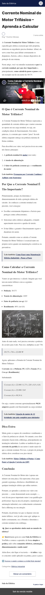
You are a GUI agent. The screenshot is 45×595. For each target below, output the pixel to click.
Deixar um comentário (22, 574)
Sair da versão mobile (22, 591)
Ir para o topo (38, 584)
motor (25, 155)
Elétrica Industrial (18, 566)
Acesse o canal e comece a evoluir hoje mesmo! (23, 561)
